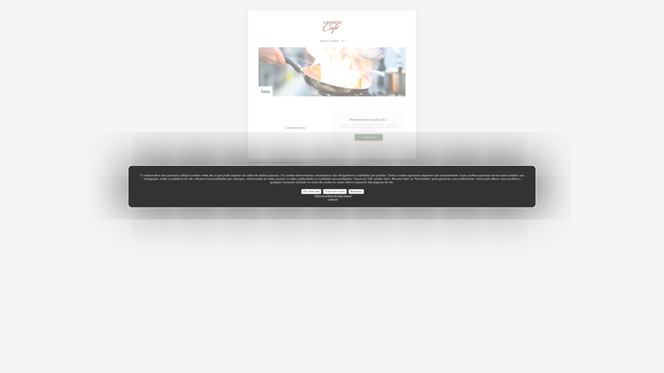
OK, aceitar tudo (311, 191)
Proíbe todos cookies (335, 191)
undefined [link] (333, 199)
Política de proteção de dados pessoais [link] (333, 195)
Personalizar (356, 191)
